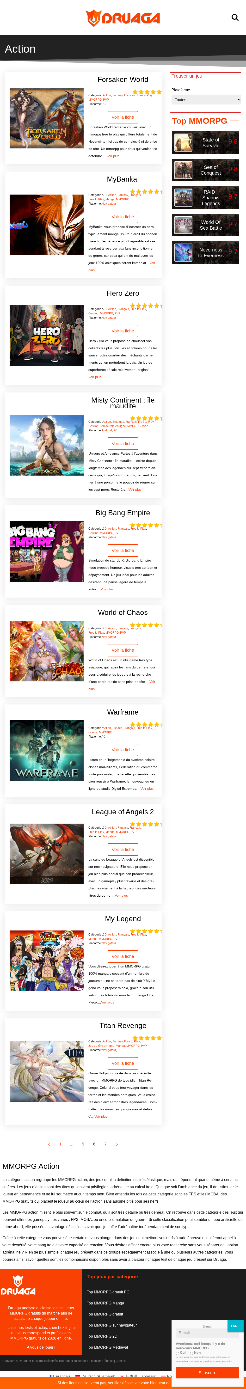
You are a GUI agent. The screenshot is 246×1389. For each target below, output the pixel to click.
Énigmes (118, 421)
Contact (121, 1361)
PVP (106, 99)
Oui (182, 1352)
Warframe (123, 712)
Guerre (93, 732)
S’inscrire (207, 1372)
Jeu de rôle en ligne (113, 426)
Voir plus (112, 156)
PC (104, 104)
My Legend (123, 919)
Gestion (93, 313)
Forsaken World (123, 79)
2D (105, 195)
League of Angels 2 (123, 812)
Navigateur (109, 203)
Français (129, 95)
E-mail (208, 1326)
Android (107, 430)
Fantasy (117, 95)
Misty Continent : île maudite (123, 403)
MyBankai (123, 179)
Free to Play (145, 95)
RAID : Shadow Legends (211, 197)
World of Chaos (123, 612)
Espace (117, 728)
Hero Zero (123, 293)
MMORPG (95, 99)
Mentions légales (102, 1361)
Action (107, 95)
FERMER (235, 1326)
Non (197, 1352)
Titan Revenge (123, 1025)
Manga (110, 199)
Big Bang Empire (123, 513)
